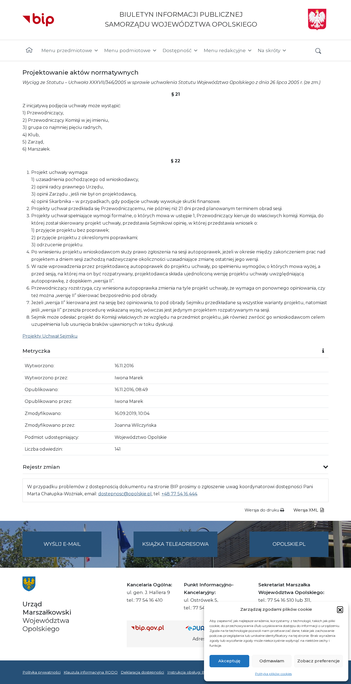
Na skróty (269, 50)
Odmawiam (271, 660)
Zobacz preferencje (318, 660)
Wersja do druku (262, 510)
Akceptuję (229, 660)
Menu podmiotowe (127, 50)
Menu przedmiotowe (66, 50)
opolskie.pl (289, 544)
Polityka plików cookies (273, 674)
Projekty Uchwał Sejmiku (50, 336)
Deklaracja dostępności (142, 672)
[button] (340, 609)
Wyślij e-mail (72, 549)
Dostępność (177, 50)
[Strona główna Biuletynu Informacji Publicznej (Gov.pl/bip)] (154, 627)
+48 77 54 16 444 (179, 493)
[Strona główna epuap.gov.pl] (203, 627)
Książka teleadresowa (175, 544)
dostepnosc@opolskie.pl (125, 493)
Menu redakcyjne (225, 50)
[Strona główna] (29, 50)
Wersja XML (306, 510)
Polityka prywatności (41, 672)
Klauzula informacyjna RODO (91, 672)
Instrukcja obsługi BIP (188, 672)
